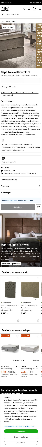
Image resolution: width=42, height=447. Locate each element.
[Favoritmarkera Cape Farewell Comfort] (38, 207)
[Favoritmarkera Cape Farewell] (17, 278)
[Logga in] (23, 9)
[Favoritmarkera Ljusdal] (37, 336)
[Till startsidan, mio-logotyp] (5, 9)
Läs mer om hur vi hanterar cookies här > (19, 426)
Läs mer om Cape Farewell (11, 264)
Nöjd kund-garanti (9, 162)
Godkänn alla (21, 431)
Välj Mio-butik (34, 2)
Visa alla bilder (8, 27)
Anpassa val (21, 443)
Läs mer (21, 150)
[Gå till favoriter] (29, 9)
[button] (18, 45)
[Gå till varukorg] (34, 9)
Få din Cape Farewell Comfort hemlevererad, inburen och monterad (21, 94)
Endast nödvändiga (21, 437)
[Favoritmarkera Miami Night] (17, 336)
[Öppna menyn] (40, 9)
